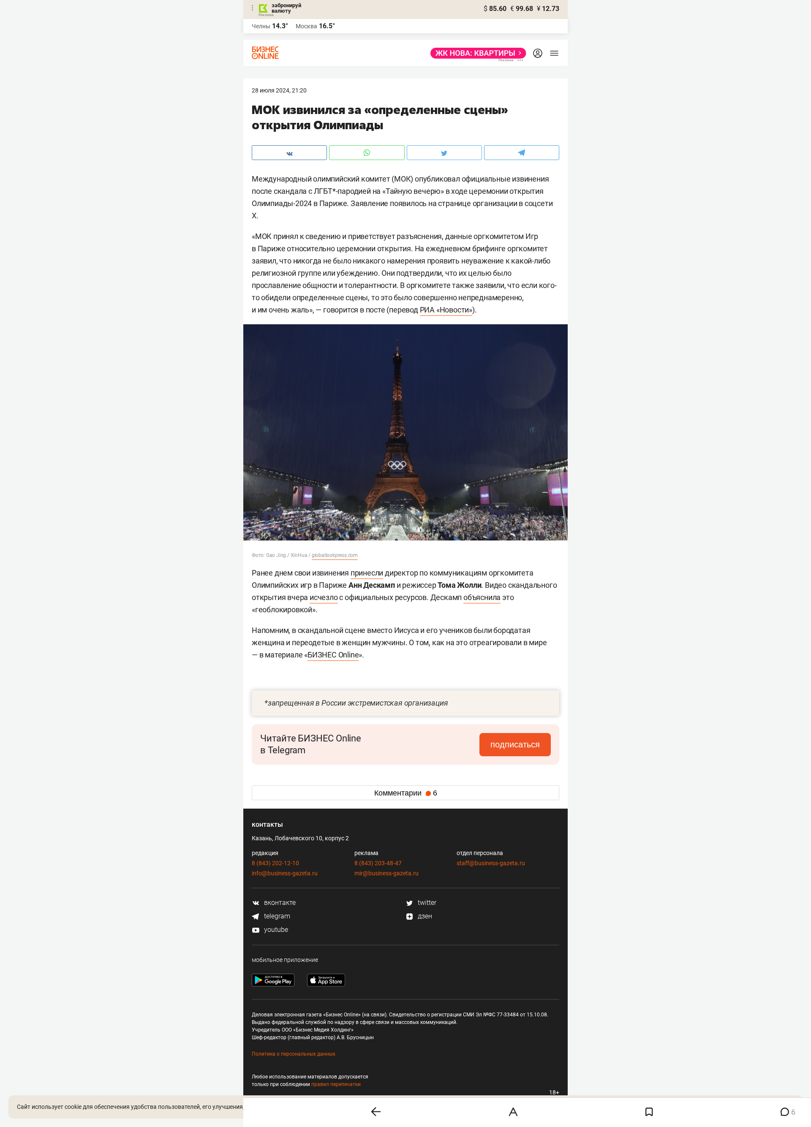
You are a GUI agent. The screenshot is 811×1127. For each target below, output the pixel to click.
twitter (426, 903)
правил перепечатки (336, 1084)
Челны (261, 26)
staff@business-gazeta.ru (491, 863)
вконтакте (279, 903)
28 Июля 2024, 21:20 (279, 90)
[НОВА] (475, 53)
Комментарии (405, 793)
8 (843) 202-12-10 (275, 863)
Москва (306, 26)
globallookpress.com (335, 555)
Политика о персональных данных (293, 1054)
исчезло (324, 597)
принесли (367, 572)
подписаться (515, 744)
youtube (275, 930)
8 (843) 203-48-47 (378, 863)
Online (348, 654)
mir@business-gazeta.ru (386, 873)
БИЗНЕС (323, 654)
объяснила (482, 597)
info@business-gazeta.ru (285, 873)
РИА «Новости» (446, 309)
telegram (276, 916)
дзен (424, 916)
